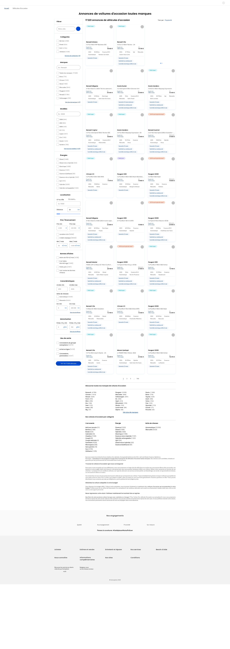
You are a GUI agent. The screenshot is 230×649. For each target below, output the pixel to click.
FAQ (157, 573)
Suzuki (150, 413)
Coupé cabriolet (92, 456)
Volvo (150, 407)
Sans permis (91, 463)
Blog (106, 620)
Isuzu (149, 426)
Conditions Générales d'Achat (139, 618)
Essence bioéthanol (67, 179)
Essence (64, 175)
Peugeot (64, 96)
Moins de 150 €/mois (69, 263)
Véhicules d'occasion (60, 570)
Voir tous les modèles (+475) (72, 154)
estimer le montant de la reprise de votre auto (139, 514)
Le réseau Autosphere (111, 609)
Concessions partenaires (66, 360)
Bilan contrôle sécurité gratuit (113, 576)
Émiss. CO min (62, 328)
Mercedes (64, 93)
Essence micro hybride (69, 182)
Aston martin (121, 426)
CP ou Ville (60, 205)
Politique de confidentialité (138, 606)
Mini (89, 407)
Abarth (119, 422)
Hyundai (151, 411)
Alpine (119, 416)
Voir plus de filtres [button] (75, 318)
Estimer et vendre (78, 9)
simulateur (117, 502)
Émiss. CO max (74, 328)
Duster (63, 146)
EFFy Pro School (109, 606)
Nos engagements (59, 606)
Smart (149, 422)
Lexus (89, 413)
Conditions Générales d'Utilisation (140, 603)
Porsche (150, 416)
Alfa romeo (151, 418)
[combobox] (68, 209)
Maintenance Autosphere (112, 573)
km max (72, 309)
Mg (88, 416)
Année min (60, 290)
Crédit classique (67, 243)
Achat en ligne (67, 355)
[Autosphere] (46, 3)
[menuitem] (56, 9)
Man (88, 429)
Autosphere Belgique (111, 612)
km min (59, 309)
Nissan (89, 403)
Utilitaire (64, 57)
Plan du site (134, 624)
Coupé (89, 454)
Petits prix (65, 272)
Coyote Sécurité (135, 582)
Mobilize (89, 426)
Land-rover (120, 413)
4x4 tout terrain (92, 443)
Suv (89, 465)
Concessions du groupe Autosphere (67, 349)
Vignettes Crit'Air (84, 608)
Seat (89, 411)
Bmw (63, 82)
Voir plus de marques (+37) (72, 107)
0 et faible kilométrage (66, 268)
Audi (149, 405)
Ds (118, 405)
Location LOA (66, 240)
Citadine (90, 452)
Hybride (64, 190)
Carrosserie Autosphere (112, 582)
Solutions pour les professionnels (140, 590)
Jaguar (119, 420)
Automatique (66, 302)
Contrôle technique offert (112, 579)
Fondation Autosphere (111, 603)
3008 (63, 132)
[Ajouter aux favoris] (111, 32)
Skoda (119, 411)
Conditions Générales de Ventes (140, 615)
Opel (119, 407)
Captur (63, 139)
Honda (119, 424)
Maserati (89, 422)
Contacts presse (59, 612)
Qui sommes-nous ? (60, 603)
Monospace (91, 461)
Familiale (91, 459)
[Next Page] (148, 384)
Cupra (89, 418)
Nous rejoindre (58, 615)
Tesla (118, 429)
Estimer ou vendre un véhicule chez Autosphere (88, 571)
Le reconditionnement (86, 605)
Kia (88, 409)
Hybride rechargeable (69, 193)
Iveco (149, 424)
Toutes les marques (68, 78)
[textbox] (73, 215)
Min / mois (60, 247)
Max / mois (73, 247)
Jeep (88, 420)
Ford (89, 405)
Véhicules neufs (59, 573)
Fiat (149, 409)
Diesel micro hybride (68, 168)
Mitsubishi (121, 409)
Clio (62, 143)
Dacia (63, 89)
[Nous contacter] (189, 3)
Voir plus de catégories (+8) (72, 61)
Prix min (59, 229)
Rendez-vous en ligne (111, 570)
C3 (62, 135)
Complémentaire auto (137, 579)
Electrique (65, 172)
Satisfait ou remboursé (137, 576)
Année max (73, 290)
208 (62, 128)
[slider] (60, 219)
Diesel (63, 164)
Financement (134, 570)
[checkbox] (58, 46)
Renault (64, 100)
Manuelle (65, 305)
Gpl (62, 186)
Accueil (6, 14)
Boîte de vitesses (62, 299)
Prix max (72, 229)
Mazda (119, 418)
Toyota (150, 403)
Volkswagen (65, 103)
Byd (88, 424)
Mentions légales (136, 621)
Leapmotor (151, 420)
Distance (60, 215)
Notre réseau (148, 9)
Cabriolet (90, 450)
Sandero (64, 150)
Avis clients (57, 609)
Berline (64, 46)
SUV (63, 53)
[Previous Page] (113, 384)
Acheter (56, 9)
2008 (63, 125)
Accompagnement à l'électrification (136, 586)
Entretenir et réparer (103, 9)
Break (63, 50)
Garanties (133, 573)
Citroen (64, 85)
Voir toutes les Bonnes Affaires (67, 277)
